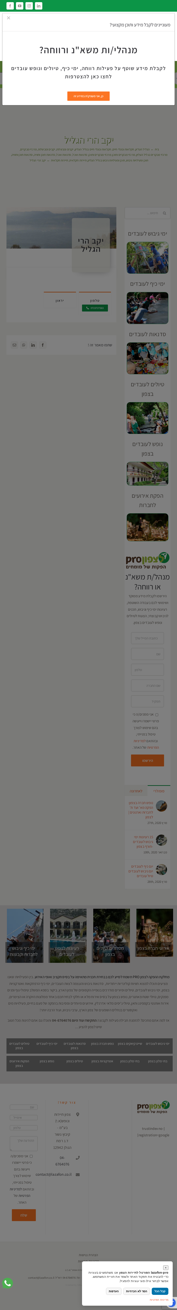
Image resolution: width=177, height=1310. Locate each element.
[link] (7, 1283)
